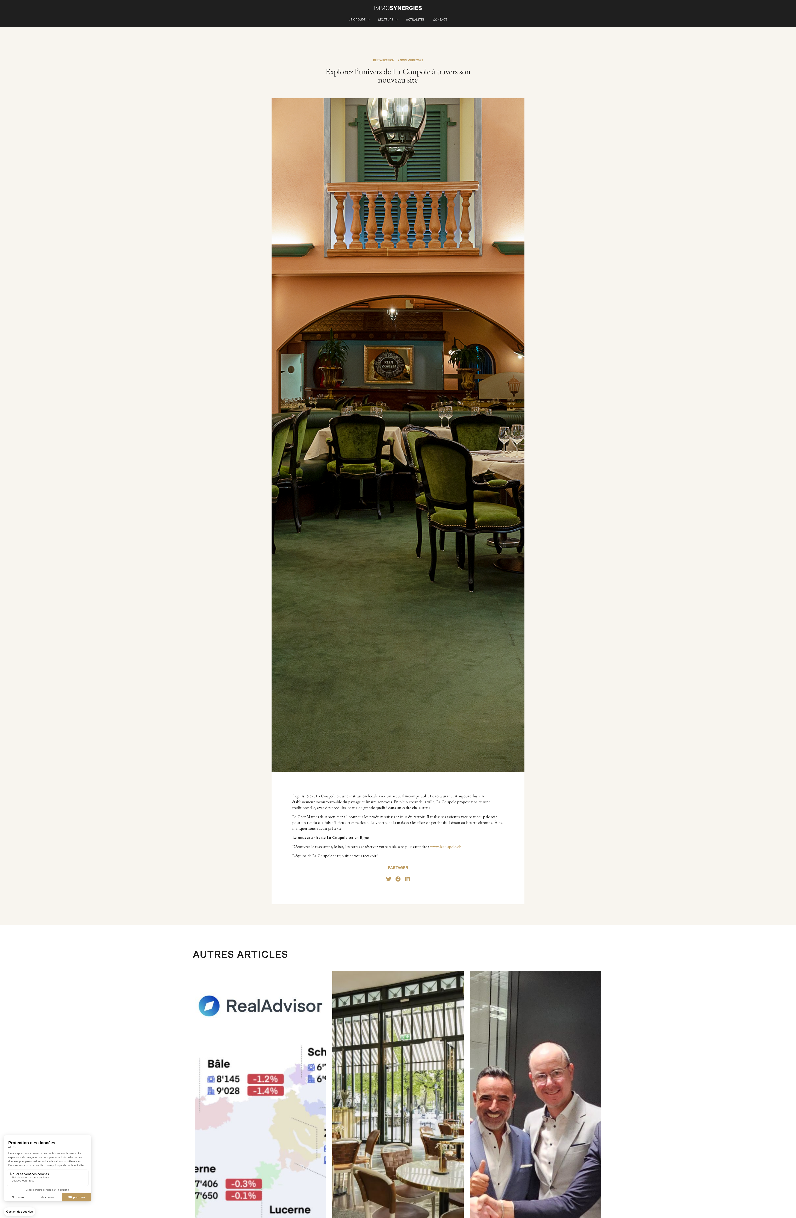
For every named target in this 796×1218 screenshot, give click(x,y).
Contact (440, 19)
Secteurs (386, 19)
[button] (388, 879)
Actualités (415, 19)
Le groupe (357, 19)
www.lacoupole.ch (445, 846)
